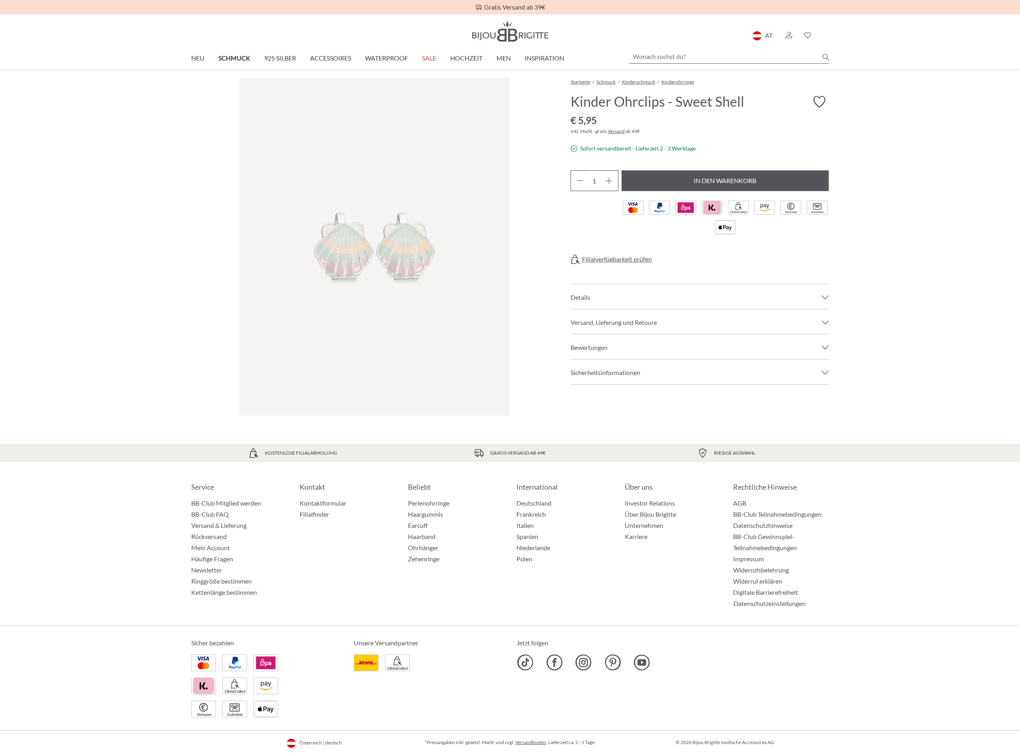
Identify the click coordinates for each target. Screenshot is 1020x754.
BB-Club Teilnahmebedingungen (777, 514)
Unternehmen (644, 525)
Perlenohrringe (428, 503)
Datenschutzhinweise (762, 525)
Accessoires (330, 58)
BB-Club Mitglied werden (226, 503)
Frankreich (531, 514)
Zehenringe (423, 559)
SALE (429, 58)
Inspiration (544, 58)
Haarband (421, 536)
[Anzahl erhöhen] (609, 180)
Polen (524, 559)
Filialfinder (314, 514)
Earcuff (418, 525)
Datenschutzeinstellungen (770, 603)
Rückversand (209, 536)
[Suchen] (825, 56)
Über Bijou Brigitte (650, 514)
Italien (525, 525)
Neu (197, 58)
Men (503, 58)
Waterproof (386, 58)
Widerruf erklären (757, 581)
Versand (616, 131)
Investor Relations (650, 503)
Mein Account (210, 547)
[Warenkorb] (826, 35)
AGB (739, 503)
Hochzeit (466, 58)
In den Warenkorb (725, 180)
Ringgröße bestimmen (221, 581)
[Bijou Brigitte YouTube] (642, 662)
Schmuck (234, 58)
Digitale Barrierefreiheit (765, 592)
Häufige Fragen (212, 559)
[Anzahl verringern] (580, 180)
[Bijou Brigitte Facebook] (554, 662)
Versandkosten (530, 742)
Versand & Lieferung (219, 525)
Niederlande (533, 547)
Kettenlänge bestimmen (224, 592)
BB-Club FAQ (210, 514)
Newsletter (206, 570)
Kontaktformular (323, 503)
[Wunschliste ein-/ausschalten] (819, 101)
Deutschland (533, 503)
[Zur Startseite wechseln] (510, 31)
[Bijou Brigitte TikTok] (525, 662)
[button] (788, 35)
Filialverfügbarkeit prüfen (617, 259)
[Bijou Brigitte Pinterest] (613, 662)
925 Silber (280, 58)
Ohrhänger (423, 547)
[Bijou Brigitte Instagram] (583, 662)
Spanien (527, 536)
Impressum (748, 559)
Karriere (636, 536)
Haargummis (425, 514)
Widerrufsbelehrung (761, 570)
